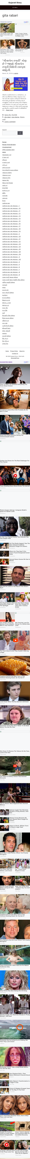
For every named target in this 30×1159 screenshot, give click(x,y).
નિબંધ (3, 201)
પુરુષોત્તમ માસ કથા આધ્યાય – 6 (11, 267)
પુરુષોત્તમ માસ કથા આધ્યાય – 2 (11, 234)
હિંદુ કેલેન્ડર (5, 341)
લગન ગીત (5, 308)
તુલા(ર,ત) (4, 185)
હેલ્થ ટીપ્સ (5, 343)
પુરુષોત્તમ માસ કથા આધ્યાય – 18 (11, 229)
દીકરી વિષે (14, 115)
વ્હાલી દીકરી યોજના (7, 326)
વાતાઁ (3, 313)
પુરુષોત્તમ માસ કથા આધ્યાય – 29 (11, 254)
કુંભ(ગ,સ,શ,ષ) (6, 167)
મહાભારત (4, 295)
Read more (9, 110)
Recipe (4, 142)
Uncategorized (6, 147)
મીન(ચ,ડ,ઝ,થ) (6, 303)
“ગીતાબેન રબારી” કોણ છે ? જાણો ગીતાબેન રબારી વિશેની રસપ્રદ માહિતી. (14, 65)
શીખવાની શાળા (6, 328)
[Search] (20, 133)
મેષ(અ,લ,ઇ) (5, 305)
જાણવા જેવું (7, 115)
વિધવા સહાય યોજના (7, 318)
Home (7, 351)
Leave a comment (9, 121)
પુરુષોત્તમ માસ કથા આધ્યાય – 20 (11, 236)
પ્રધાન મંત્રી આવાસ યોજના (10, 277)
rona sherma (15, 117)
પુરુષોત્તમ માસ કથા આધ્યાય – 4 (11, 262)
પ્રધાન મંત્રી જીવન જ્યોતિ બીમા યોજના (13, 280)
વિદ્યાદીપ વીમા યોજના (8, 315)
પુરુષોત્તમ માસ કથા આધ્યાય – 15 (11, 221)
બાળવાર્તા (4, 285)
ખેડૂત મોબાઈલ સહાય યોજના (10, 170)
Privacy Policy (14, 351)
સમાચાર (4, 333)
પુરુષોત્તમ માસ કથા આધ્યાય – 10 (11, 208)
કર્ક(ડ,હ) (4, 165)
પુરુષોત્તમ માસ (6, 203)
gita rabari (7, 117)
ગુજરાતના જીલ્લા (7, 172)
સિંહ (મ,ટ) (5, 338)
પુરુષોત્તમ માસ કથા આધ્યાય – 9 (11, 275)
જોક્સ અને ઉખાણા (7, 183)
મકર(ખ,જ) (5, 290)
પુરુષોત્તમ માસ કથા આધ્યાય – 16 (11, 223)
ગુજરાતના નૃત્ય (6, 175)
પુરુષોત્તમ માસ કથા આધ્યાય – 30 (11, 259)
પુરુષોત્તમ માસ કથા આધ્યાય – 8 (11, 272)
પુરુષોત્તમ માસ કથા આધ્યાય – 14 (11, 218)
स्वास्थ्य (4, 152)
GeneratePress (15, 358)
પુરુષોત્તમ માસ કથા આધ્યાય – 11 (11, 211)
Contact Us (15, 353)
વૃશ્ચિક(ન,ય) (5, 320)
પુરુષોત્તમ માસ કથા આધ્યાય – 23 (11, 244)
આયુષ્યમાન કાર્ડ (6, 155)
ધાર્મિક (4, 193)
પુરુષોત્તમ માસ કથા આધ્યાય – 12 (11, 213)
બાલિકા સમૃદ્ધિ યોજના (8, 282)
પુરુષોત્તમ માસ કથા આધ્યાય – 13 (11, 216)
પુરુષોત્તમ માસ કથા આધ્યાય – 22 (11, 241)
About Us (21, 351)
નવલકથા (4, 195)
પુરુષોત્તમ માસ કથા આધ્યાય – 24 (11, 246)
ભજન (4, 287)
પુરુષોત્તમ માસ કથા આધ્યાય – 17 (11, 226)
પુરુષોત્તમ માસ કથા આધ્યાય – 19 (11, 231)
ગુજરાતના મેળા (6, 178)
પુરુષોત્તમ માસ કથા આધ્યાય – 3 (11, 257)
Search (4, 130)
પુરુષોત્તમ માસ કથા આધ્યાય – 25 (11, 249)
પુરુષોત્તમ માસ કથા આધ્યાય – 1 (11, 206)
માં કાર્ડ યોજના (6, 297)
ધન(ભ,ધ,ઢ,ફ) (6, 190)
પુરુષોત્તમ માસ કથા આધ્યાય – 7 (11, 269)
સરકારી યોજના (6, 336)
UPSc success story (8, 149)
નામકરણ (4, 198)
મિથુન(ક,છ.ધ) (6, 300)
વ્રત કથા (4, 323)
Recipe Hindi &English (9, 144)
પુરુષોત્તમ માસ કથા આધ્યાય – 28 (11, 252)
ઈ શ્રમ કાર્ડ (5, 157)
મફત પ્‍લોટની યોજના (8, 292)
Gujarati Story (15, 3)
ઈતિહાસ (4, 160)
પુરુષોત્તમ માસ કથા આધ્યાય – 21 (11, 239)
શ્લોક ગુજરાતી (6, 331)
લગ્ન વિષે (4, 310)
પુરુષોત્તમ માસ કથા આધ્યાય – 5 (11, 264)
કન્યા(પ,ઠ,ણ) (6, 162)
